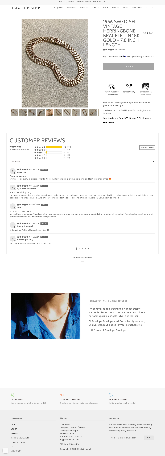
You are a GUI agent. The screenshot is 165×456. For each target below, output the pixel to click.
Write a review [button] (147, 147)
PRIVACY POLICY (18, 442)
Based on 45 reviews (19, 149)
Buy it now (129, 77)
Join (148, 438)
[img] (23, 169)
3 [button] (82, 248)
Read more (108, 122)
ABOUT (14, 429)
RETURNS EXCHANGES (20, 438)
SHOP (13, 424)
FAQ (12, 446)
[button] (109, 49)
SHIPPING (14, 433)
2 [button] (79, 248)
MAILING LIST (16, 451)
